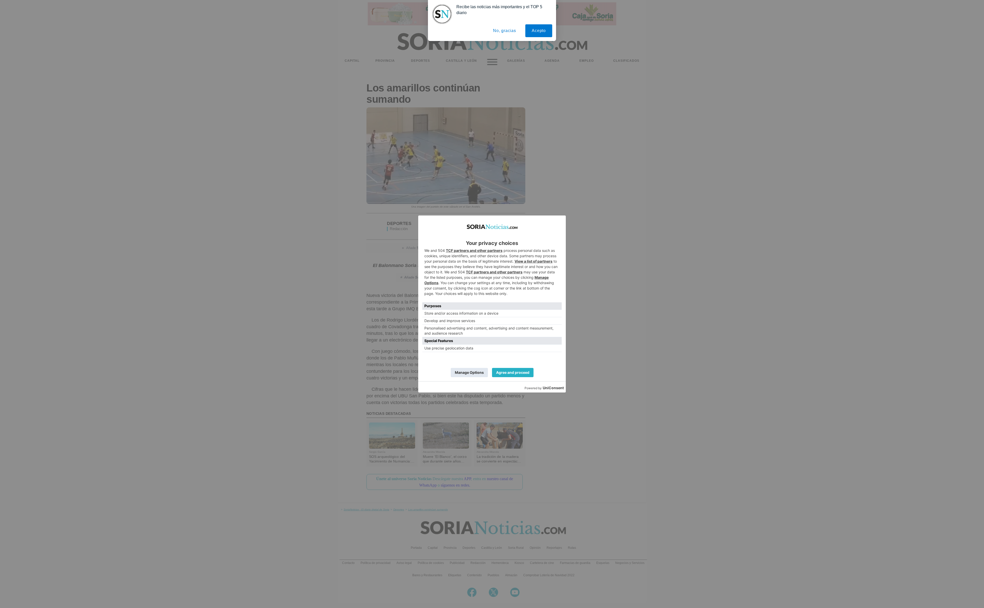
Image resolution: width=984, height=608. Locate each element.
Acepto (539, 30)
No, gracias (504, 30)
